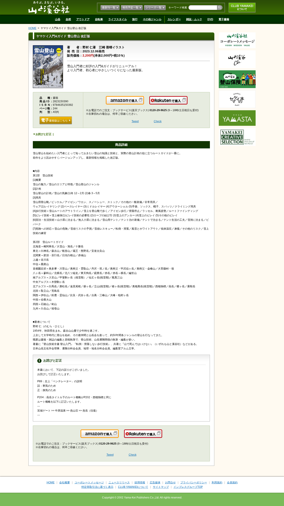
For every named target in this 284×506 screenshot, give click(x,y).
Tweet (135, 121)
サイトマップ (161, 486)
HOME (32, 28)
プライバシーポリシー (193, 482)
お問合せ (170, 482)
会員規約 (232, 482)
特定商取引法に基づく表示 (97, 486)
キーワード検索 (177, 7)
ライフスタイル (117, 19)
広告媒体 (155, 482)
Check (158, 121)
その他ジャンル (152, 19)
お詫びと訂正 (43, 134)
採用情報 (139, 482)
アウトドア (83, 19)
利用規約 (217, 482)
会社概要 (64, 482)
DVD (210, 19)
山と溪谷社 (48, 7)
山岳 (57, 19)
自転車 (99, 19)
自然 (68, 19)
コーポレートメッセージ (89, 482)
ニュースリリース (119, 482)
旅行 (135, 19)
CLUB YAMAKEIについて (242, 7)
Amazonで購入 (143, 102)
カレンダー (174, 19)
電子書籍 (224, 19)
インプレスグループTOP (188, 486)
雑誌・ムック (194, 19)
